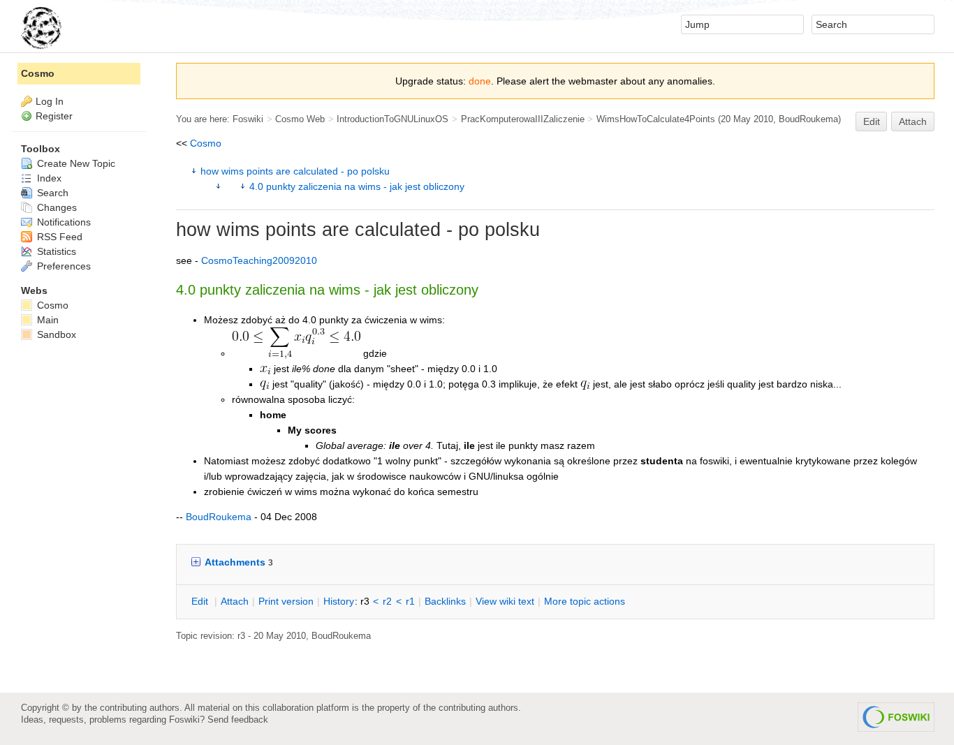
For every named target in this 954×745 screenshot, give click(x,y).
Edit (871, 121)
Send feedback (237, 719)
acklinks (445, 601)
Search (51, 192)
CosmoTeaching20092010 (259, 260)
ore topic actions (584, 601)
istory (338, 601)
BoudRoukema (808, 119)
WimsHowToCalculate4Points (655, 119)
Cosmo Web (300, 119)
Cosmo (205, 143)
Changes (55, 207)
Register (54, 115)
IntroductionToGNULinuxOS (392, 119)
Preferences (62, 266)
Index (47, 178)
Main (46, 319)
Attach (913, 121)
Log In (50, 101)
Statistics (55, 251)
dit (201, 601)
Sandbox (55, 334)
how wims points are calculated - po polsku (295, 171)
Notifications (62, 222)
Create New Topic (74, 163)
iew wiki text (505, 601)
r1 (410, 601)
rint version (286, 601)
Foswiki (248, 119)
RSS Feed (58, 236)
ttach (235, 601)
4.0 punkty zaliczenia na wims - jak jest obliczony (356, 186)
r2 (387, 601)
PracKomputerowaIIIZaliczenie (523, 119)
